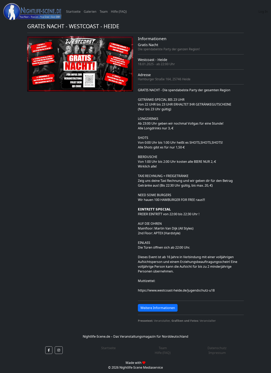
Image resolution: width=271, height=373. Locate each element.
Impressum (217, 353)
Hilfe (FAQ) (119, 11)
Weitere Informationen (157, 308)
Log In (263, 11)
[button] (48, 350)
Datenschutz (217, 348)
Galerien (90, 11)
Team (104, 11)
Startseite (73, 11)
